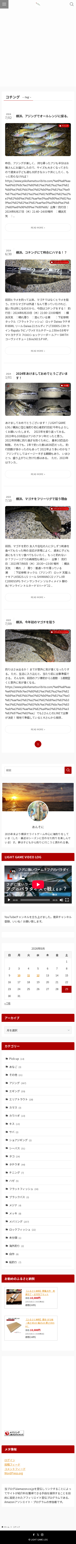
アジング (17, 1083)
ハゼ (14, 1181)
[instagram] (42, 1534)
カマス (15, 1107)
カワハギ (17, 1115)
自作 (14, 1254)
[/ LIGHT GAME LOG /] (38, 4)
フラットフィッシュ (23, 1189)
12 (38, 975)
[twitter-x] (38, 1534)
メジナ (15, 1205)
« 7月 (7, 1003)
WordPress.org (13, 1473)
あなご (15, 1067)
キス (14, 1124)
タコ (14, 1156)
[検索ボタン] (72, 4)
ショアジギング (20, 1140)
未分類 (15, 1237)
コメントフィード (15, 1469)
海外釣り (16, 1246)
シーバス (17, 1148)
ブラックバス (19, 1197)
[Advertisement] (38, 48)
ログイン (9, 1460)
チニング (16, 1172)
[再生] (9, 900)
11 (28, 975)
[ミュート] (61, 900)
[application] (38, 885)
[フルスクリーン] (67, 900)
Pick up (16, 1058)
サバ (13, 1132)
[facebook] (33, 1534)
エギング (17, 1091)
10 (18, 975)
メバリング (19, 1221)
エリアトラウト (21, 1099)
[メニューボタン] (4, 4)
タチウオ (17, 1164)
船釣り (15, 1262)
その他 (15, 1075)
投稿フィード (12, 1464)
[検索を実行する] (68, 770)
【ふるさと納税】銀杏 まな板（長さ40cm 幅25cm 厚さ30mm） (39, 1323)
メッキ (15, 1213)
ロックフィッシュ (22, 1229)
